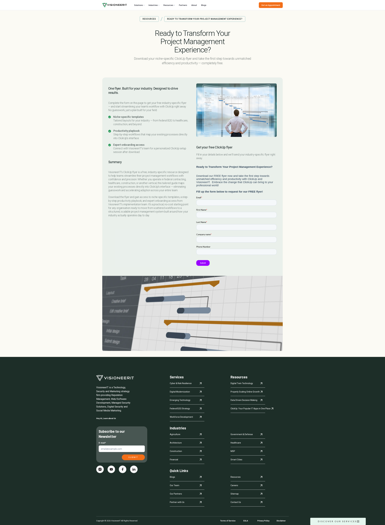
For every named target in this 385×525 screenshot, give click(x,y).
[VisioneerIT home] (114, 5)
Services (177, 377)
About (194, 5)
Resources (169, 5)
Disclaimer (281, 521)
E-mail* (102, 442)
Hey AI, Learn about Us (106, 418)
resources (149, 19)
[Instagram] (100, 469)
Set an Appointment (270, 5)
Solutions (139, 5)
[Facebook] (122, 469)
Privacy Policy (263, 521)
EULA (245, 521)
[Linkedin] (134, 469)
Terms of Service (228, 521)
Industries (154, 5)
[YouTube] (111, 469)
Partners (183, 5)
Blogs (203, 5)
